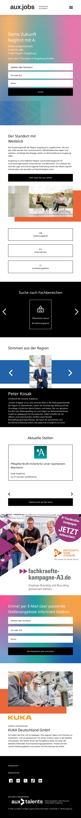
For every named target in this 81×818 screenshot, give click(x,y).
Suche (40, 92)
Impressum (13, 765)
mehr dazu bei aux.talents (40, 177)
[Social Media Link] (10, 781)
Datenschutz (13, 772)
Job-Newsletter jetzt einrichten (40, 651)
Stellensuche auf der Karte (40, 502)
